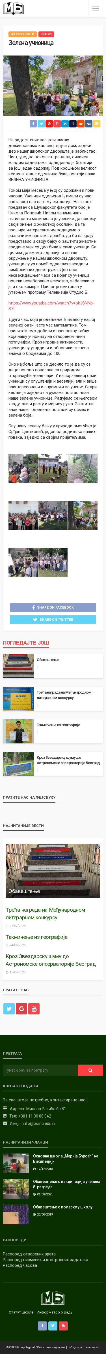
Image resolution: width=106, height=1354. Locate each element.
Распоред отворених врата (29, 1254)
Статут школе (21, 1312)
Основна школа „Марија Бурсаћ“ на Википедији (65, 1159)
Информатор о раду (54, 1312)
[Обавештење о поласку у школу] (16, 1214)
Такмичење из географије (58, 724)
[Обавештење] (53, 871)
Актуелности (22, 34)
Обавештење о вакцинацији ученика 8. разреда (66, 1184)
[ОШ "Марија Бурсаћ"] (13, 8)
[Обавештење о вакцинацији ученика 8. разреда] (16, 1189)
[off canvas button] (95, 8)
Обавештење (48, 659)
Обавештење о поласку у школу (62, 1207)
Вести (46, 34)
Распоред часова (20, 1265)
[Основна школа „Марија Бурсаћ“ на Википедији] (16, 1163)
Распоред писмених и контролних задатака (45, 1259)
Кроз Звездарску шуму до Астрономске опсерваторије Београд (68, 760)
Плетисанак (91, 1347)
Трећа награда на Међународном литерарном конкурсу (64, 695)
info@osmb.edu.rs (39, 1123)
